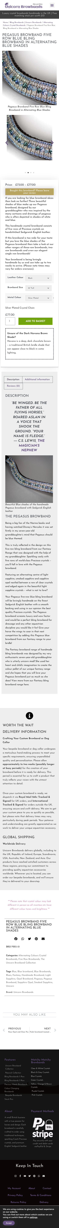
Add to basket (35, 321)
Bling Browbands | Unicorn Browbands (25, 22)
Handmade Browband (33, 975)
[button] (52, 5)
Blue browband (25, 971)
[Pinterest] (34, 1176)
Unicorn (10, 986)
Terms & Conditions (40, 1195)
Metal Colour (14, 297)
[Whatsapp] (39, 1176)
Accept (9, 1223)
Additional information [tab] (37, 379)
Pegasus (38, 979)
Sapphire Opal (25, 982)
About (31, 1188)
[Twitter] (29, 1176)
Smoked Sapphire (43, 982)
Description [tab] (13, 379)
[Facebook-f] (20, 1176)
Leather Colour (15, 278)
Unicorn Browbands (23, 992)
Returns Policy (18, 1202)
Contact (47, 1188)
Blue (14, 971)
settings (33, 1217)
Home (5, 22)
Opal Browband (25, 979)
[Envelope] (44, 1176)
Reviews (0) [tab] (13, 386)
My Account (14, 1188)
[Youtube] (25, 1176)
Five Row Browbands (29, 959)
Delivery (44, 1202)
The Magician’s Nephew (32, 445)
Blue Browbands (42, 971)
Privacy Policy (15, 1195)
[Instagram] (15, 1176)
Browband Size (15, 287)
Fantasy (16, 975)
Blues (8, 975)
